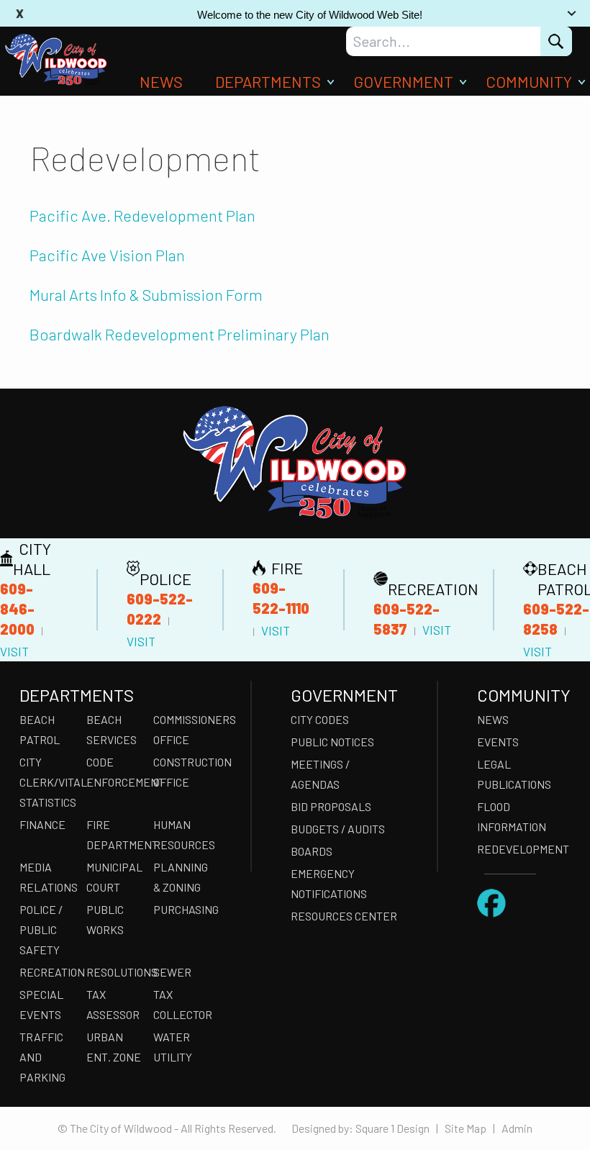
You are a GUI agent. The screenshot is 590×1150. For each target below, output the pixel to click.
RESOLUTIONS (115, 972)
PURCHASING (182, 909)
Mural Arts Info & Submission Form (146, 294)
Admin (517, 1128)
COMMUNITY (529, 81)
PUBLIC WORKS (105, 919)
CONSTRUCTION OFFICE (182, 772)
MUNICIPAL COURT (114, 877)
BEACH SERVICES (111, 729)
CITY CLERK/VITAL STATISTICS (48, 782)
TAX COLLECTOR (182, 1004)
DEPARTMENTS (268, 81)
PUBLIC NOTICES (332, 741)
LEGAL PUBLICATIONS (514, 774)
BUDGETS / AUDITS (338, 829)
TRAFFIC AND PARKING (42, 1057)
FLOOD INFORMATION (511, 816)
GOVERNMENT (403, 81)
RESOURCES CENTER (344, 916)
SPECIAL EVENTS (41, 1004)
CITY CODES (320, 719)
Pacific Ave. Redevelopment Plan (142, 215)
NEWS (161, 81)
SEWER (172, 972)
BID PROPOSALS (331, 806)
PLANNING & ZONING (180, 877)
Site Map (465, 1128)
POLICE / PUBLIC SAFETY (41, 929)
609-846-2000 (17, 609)
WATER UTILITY (172, 1047)
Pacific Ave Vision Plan (107, 254)
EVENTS (498, 741)
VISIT (14, 651)
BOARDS (311, 851)
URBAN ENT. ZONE (113, 1047)
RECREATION (48, 972)
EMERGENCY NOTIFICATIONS (329, 883)
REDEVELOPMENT (523, 849)
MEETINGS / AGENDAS (320, 774)
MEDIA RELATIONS (48, 877)
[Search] (556, 41)
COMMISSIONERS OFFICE (182, 729)
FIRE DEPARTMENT (115, 834)
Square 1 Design (392, 1128)
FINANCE (42, 824)
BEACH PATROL (39, 729)
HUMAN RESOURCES (182, 834)
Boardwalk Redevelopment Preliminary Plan (180, 334)
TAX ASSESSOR (113, 1004)
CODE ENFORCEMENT (115, 772)
